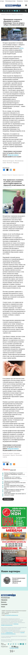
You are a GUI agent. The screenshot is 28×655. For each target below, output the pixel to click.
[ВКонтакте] (4, 170)
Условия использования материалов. (12, 633)
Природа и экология (17, 14)
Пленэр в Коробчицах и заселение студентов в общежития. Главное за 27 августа (14, 474)
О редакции (4, 604)
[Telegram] (10, 170)
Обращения (4, 599)
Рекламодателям (10, 1)
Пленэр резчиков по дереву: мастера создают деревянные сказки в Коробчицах (14, 491)
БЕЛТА (21, 48)
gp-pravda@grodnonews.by (11, 615)
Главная (3, 14)
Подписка (20, 1)
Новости (8, 14)
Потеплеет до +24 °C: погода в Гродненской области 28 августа (13, 477)
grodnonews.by (9, 632)
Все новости (7, 499)
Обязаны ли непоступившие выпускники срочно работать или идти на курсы (15, 483)
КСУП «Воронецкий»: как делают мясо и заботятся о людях (15, 494)
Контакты (3, 602)
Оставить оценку (14, 648)
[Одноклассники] (14, 170)
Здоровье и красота (18, 175)
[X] (7, 170)
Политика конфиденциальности (9, 624)
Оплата (3, 606)
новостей (9, 470)
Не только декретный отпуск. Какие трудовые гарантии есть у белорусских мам (14, 487)
